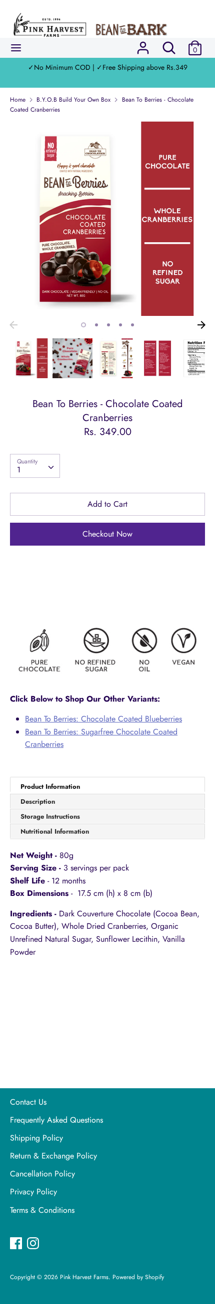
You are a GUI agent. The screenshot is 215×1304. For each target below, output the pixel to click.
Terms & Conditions (42, 1210)
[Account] (143, 44)
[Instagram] (34, 1244)
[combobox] (35, 466)
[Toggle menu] (16, 48)
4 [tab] (120, 324)
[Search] (169, 44)
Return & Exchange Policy (53, 1155)
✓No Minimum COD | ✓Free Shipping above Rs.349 (108, 67)
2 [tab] (96, 324)
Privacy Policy (33, 1191)
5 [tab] (132, 324)
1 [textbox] (18, 469)
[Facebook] (17, 1244)
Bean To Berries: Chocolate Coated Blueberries (103, 718)
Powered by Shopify (138, 1277)
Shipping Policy (36, 1138)
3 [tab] (108, 324)
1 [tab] (83, 324)
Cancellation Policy (42, 1173)
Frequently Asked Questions (56, 1120)
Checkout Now (107, 534)
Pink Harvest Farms (84, 1277)
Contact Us (28, 1102)
